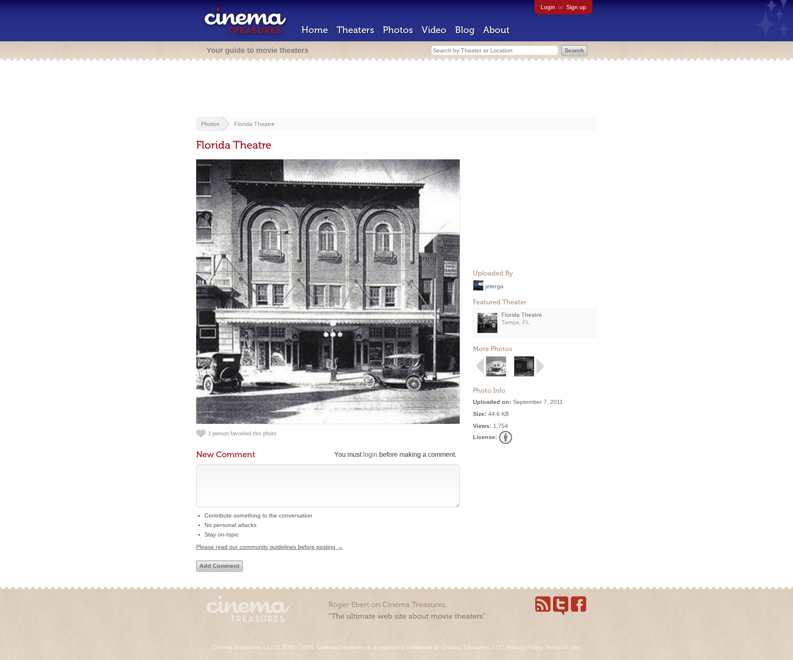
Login (548, 7)
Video (434, 30)
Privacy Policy (524, 647)
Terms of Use (562, 647)
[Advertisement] (396, 89)
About (496, 30)
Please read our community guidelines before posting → (269, 547)
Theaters (355, 30)
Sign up (576, 7)
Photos (398, 30)
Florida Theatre (254, 124)
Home (315, 30)
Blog (465, 30)
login (370, 454)
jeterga (494, 286)
